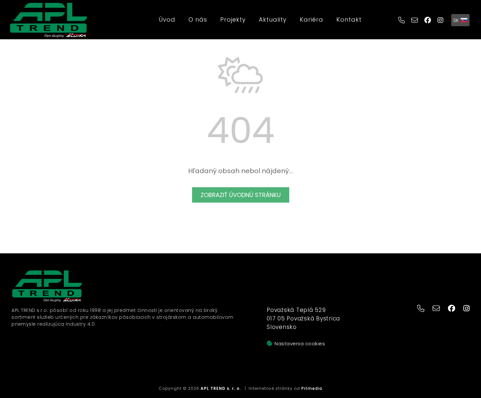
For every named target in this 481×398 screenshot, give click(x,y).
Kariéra (311, 19)
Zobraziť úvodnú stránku (241, 195)
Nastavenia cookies (300, 343)
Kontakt (349, 19)
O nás (197, 19)
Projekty (233, 19)
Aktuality (273, 19)
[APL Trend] (48, 20)
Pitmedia (311, 388)
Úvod (167, 19)
